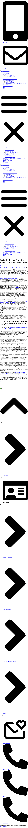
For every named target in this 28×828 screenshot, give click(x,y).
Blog (1, 265)
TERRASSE (5, 84)
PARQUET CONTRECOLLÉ (11, 77)
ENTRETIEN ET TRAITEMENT (10, 79)
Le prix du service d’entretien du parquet (9, 278)
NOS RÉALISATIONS (8, 86)
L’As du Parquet (6, 73)
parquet (17, 287)
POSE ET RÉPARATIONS (8, 80)
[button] (14, 118)
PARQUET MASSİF (9, 75)
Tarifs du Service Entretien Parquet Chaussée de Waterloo (13, 267)
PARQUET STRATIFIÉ (10, 76)
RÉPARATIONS (8, 81)
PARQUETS (5, 74)
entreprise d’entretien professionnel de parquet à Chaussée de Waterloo (13, 328)
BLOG (4, 87)
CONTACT (5, 88)
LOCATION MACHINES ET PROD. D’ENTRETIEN (14, 83)
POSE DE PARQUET (10, 82)
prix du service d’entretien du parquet (13, 302)
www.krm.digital (3, 826)
